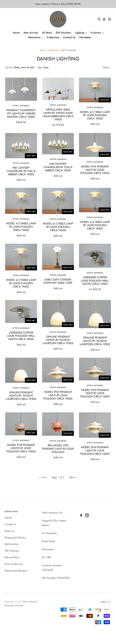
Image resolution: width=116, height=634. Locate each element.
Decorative (34, 37)
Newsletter (85, 37)
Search (8, 517)
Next (71, 477)
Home (16, 32)
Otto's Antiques (30, 601)
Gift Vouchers (63, 32)
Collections (53, 37)
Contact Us (69, 37)
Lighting (80, 32)
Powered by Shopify (14, 605)
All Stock (47, 32)
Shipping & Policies (15, 537)
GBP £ (104, 602)
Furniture (96, 32)
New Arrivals (31, 32)
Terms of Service (13, 564)
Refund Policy (12, 557)
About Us (9, 531)
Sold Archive (11, 544)
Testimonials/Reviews (16, 570)
